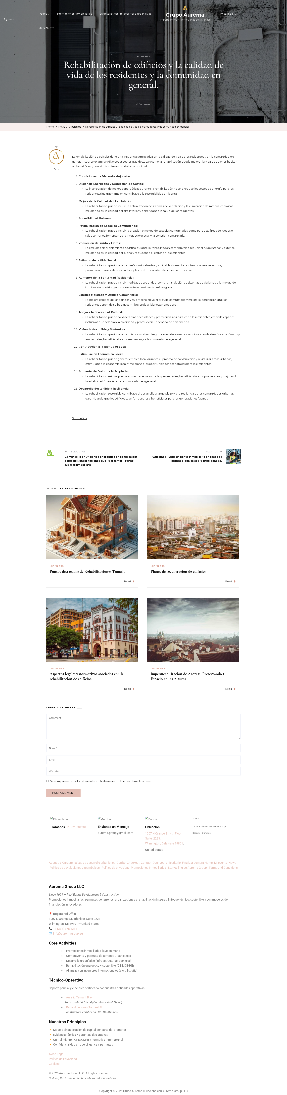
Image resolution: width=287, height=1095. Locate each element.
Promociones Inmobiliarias (74, 13)
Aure (56, 169)
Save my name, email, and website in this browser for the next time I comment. (102, 781)
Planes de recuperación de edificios (178, 571)
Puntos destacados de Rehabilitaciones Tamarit (87, 571)
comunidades (212, 393)
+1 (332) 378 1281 (65, 928)
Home (209, 862)
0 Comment (143, 104)
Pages (43, 13)
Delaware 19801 (172, 843)
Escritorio (175, 862)
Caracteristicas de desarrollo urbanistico (125, 13)
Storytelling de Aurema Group (188, 867)
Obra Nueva (46, 28)
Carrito (122, 862)
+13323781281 (76, 827)
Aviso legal (227, 13)
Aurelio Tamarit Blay (79, 997)
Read (127, 581)
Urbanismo (143, 56)
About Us (55, 862)
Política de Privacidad (63, 1059)
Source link (79, 418)
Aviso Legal (56, 1054)
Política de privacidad (116, 867)
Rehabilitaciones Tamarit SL (84, 1007)
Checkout (134, 862)
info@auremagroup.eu (68, 933)
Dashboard (160, 862)
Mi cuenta (220, 862)
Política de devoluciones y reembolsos (75, 867)
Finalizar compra (193, 862)
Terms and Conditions (223, 867)
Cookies (54, 1063)
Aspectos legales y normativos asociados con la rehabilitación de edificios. (87, 676)
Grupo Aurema (185, 15)
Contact (147, 862)
